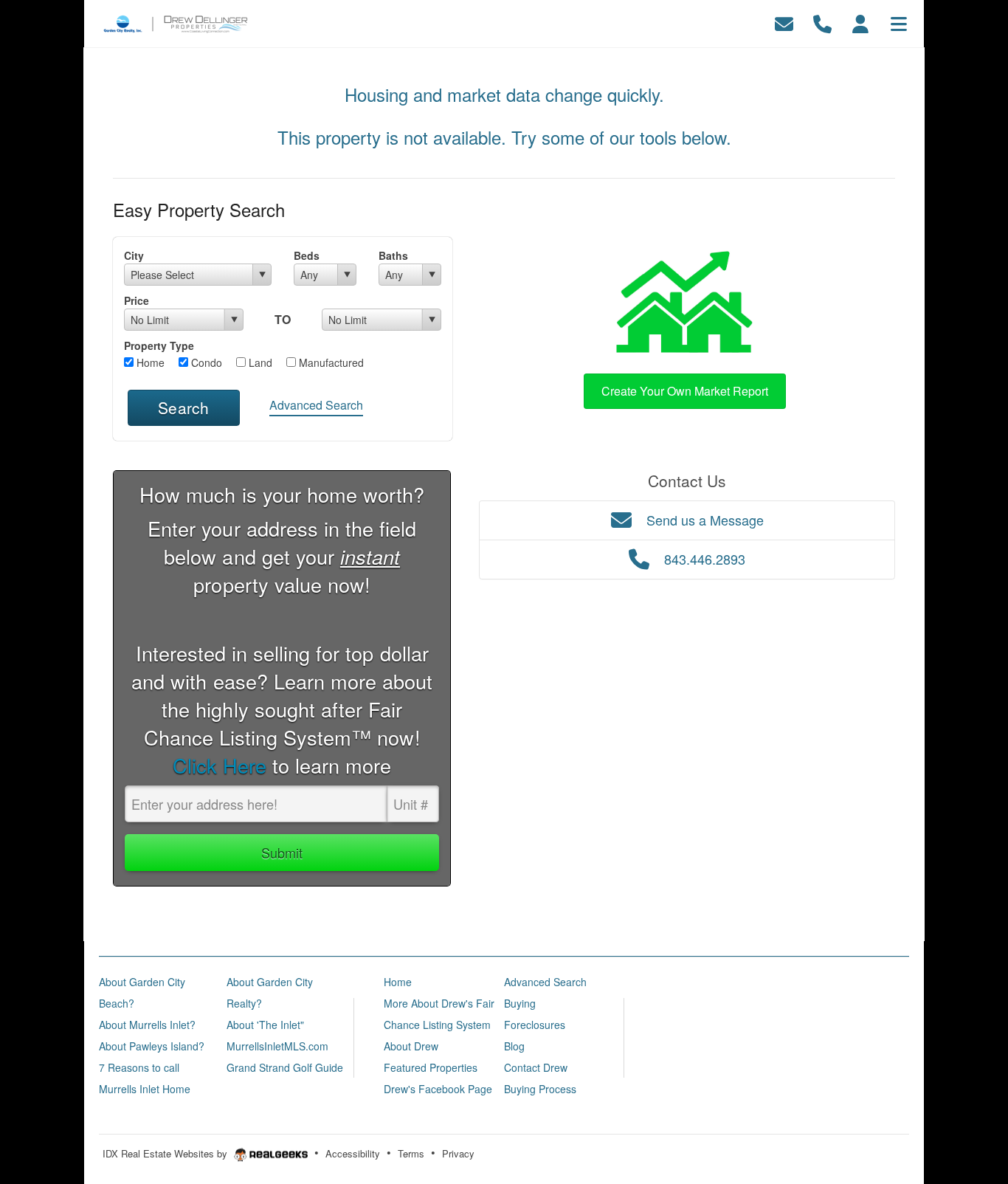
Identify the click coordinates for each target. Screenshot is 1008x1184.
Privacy (458, 1153)
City (134, 255)
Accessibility (352, 1153)
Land (259, 362)
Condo (205, 362)
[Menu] (899, 21)
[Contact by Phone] (822, 21)
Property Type (159, 345)
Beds (307, 255)
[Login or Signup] (860, 21)
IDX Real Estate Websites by (166, 1153)
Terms (411, 1153)
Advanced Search (316, 404)
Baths (393, 255)
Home (149, 362)
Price (136, 300)
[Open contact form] (784, 21)
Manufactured (330, 362)
